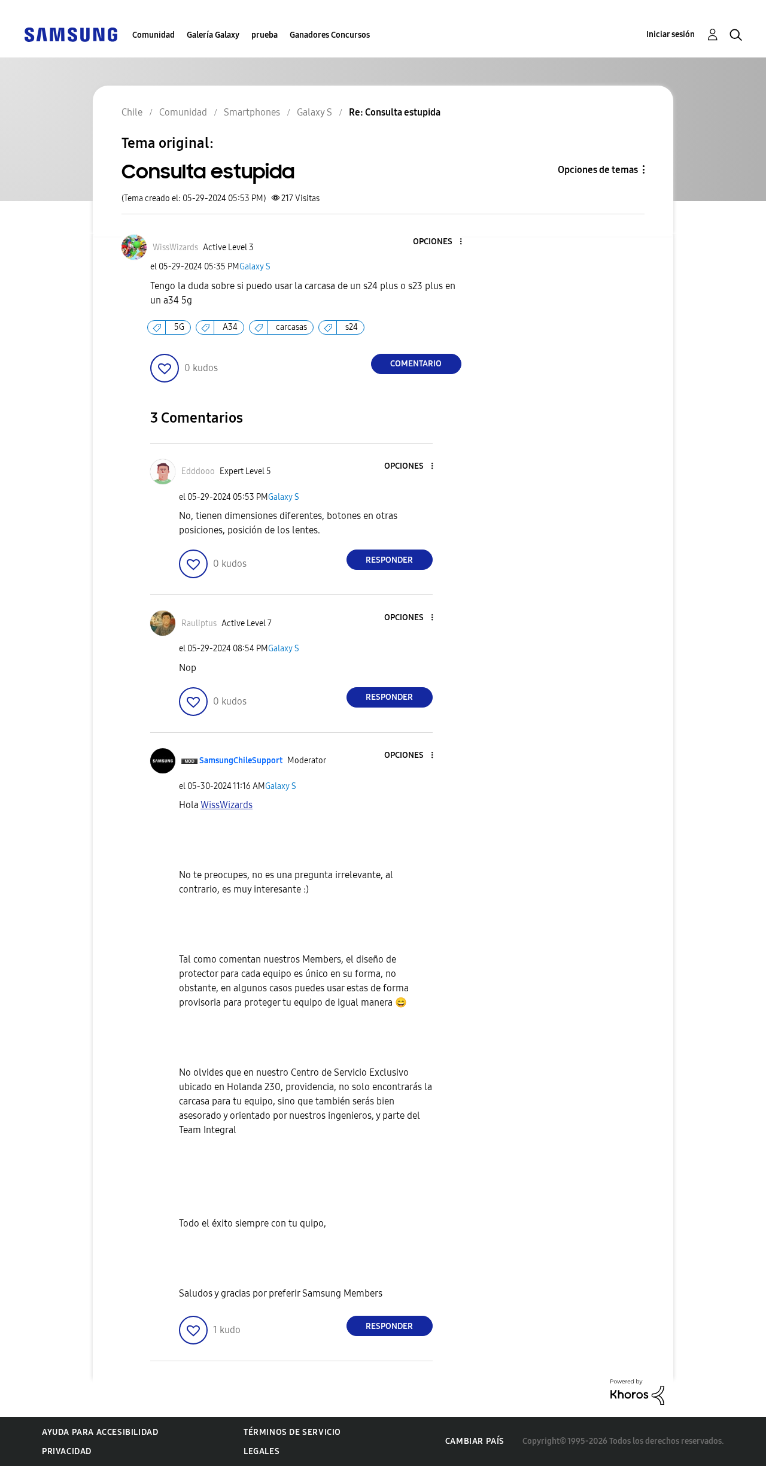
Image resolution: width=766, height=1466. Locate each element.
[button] (440, 242)
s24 (351, 327)
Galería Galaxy (213, 35)
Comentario (416, 364)
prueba (264, 35)
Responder (389, 560)
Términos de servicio (292, 1432)
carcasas (291, 327)
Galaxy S (254, 267)
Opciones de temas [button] (598, 169)
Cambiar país (474, 1441)
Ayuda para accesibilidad (100, 1432)
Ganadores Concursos (330, 35)
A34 (230, 327)
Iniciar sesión (670, 34)
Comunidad (153, 35)
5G (179, 327)
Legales (261, 1451)
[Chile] (70, 34)
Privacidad (67, 1451)
